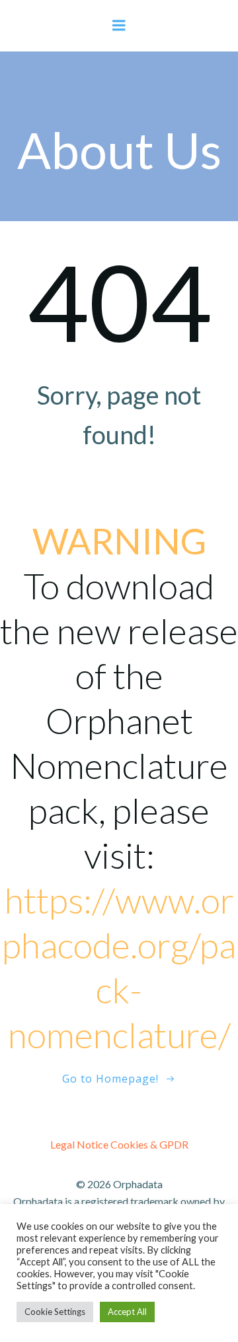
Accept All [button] (127, 1311)
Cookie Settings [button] (54, 1311)
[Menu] (119, 26)
